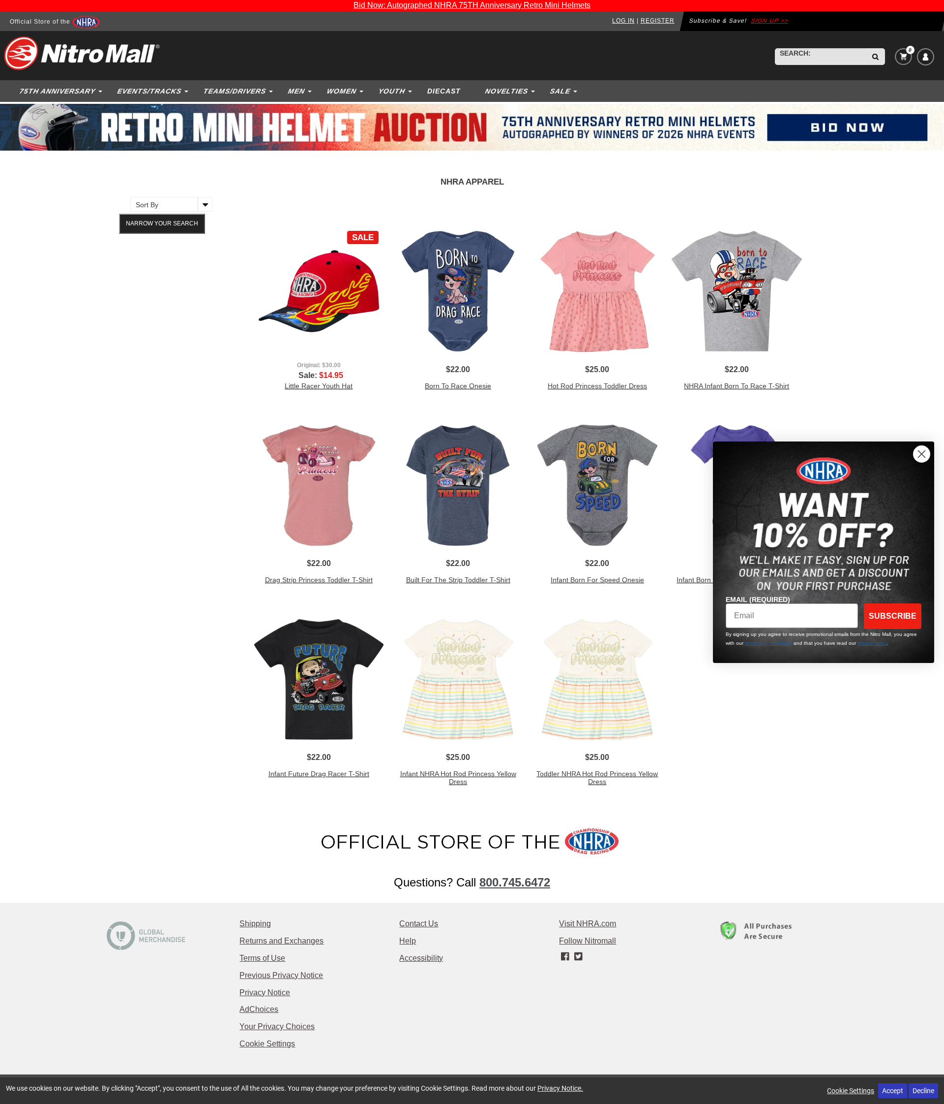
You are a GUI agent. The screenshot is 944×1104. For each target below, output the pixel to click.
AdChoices (258, 1009)
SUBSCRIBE (892, 616)
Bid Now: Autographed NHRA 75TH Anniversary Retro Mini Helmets (472, 5)
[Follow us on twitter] (578, 957)
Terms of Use (262, 958)
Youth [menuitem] (392, 91)
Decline (923, 1090)
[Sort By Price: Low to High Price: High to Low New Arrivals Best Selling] (168, 204)
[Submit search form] (875, 56)
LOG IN (623, 20)
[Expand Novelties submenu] (534, 91)
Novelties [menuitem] (506, 91)
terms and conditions (768, 643)
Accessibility (421, 958)
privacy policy (872, 643)
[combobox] (820, 56)
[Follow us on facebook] (565, 957)
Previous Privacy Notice (281, 975)
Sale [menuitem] (560, 91)
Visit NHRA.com (587, 923)
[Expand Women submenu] (362, 91)
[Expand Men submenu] (311, 91)
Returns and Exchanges (281, 941)
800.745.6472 (514, 882)
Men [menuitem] (296, 91)
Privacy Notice (264, 992)
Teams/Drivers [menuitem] (234, 91)
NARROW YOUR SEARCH (162, 223)
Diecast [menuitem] (444, 91)
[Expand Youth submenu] (411, 91)
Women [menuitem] (341, 91)
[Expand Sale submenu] (576, 91)
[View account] (925, 56)
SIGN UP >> (769, 20)
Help (407, 941)
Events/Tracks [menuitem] (149, 91)
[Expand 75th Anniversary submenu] (101, 91)
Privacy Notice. (560, 1088)
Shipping (255, 923)
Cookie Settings (267, 1044)
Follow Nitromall (587, 941)
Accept (892, 1090)
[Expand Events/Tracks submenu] (187, 91)
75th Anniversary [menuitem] (57, 91)
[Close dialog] (921, 454)
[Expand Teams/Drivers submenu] (272, 91)
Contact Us (418, 923)
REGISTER (658, 20)
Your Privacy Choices (277, 1026)
